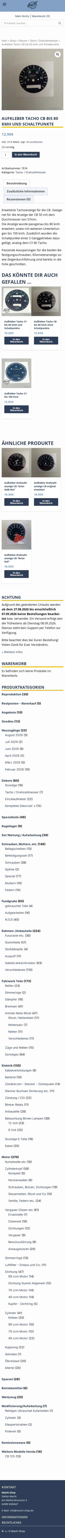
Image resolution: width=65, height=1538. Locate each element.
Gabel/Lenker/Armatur (20, 963)
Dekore (22, 40)
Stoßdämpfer (14, 949)
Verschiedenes (15, 970)
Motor (6, 1157)
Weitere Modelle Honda (19, 1451)
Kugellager (9, 826)
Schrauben (12, 862)
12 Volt (13, 1123)
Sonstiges (11, 1054)
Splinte (9, 869)
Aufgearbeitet (14, 912)
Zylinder (10, 1313)
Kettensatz (15, 1025)
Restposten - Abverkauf (19, 703)
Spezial (10, 876)
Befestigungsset (16, 855)
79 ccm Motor (18, 1290)
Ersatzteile (15, 1214)
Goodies (8, 721)
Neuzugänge (11, 730)
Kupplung (11, 1347)
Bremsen (11, 1006)
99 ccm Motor (18, 1276)
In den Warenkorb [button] (16, 340)
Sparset (7, 1379)
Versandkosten (34, 141)
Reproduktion (11, 694)
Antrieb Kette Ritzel (18, 1013)
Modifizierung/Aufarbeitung (22, 1406)
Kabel (9, 1146)
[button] (58, 54)
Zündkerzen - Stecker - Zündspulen (29, 1084)
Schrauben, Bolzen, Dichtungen (30, 1187)
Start (4, 40)
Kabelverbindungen (18, 1070)
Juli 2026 (11, 742)
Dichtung (11, 1271)
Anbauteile (12, 1111)
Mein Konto (22, 16)
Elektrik (7, 1065)
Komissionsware (14, 1442)
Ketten (12, 1031)
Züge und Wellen (16, 1047)
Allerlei (9, 1368)
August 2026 (14, 735)
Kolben (13, 1317)
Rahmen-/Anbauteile (17, 931)
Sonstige (11, 785)
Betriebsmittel (12, 1388)
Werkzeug (9, 1397)
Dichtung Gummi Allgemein (26, 1283)
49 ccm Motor (18, 1297)
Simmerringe (13, 1258)
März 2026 (12, 762)
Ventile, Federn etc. (21, 1200)
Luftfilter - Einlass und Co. (23, 1265)
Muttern (10, 883)
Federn (9, 890)
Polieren (10, 1431)
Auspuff (10, 956)
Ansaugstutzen (18, 1249)
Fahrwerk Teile (12, 981)
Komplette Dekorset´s (20, 806)
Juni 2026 (12, 749)
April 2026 (12, 755)
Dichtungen (16, 1228)
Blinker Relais (14, 1104)
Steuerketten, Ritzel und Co (27, 1194)
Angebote (9, 712)
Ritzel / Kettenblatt (20, 1018)
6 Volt (12, 1130)
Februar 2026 (14, 769)
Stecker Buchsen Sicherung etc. (27, 1091)
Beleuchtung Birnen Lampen (24, 1118)
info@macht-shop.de (21, 1510)
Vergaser (14, 1235)
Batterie (10, 1077)
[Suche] (59, 23)
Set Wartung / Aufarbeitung (21, 835)
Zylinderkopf (13, 1168)
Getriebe (11, 1354)
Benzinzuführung (20, 1242)
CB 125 (10, 1456)
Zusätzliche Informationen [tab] (26, 191)
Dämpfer (11, 999)
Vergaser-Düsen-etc (19, 1210)
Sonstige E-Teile (16, 1139)
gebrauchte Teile (16, 906)
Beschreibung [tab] (17, 183)
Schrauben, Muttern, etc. (19, 844)
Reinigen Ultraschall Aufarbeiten (27, 1410)
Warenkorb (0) (41, 16)
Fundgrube (9, 901)
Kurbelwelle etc (15, 1162)
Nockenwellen (18, 1180)
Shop (13, 40)
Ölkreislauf (12, 1361)
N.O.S (9, 919)
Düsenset (14, 1221)
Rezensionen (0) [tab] (19, 199)
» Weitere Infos (12, 652)
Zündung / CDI (15, 1098)
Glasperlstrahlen (16, 1424)
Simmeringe (13, 992)
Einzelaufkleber (15, 799)
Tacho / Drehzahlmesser (44, 40)
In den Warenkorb (26, 154)
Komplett (14, 1173)
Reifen (9, 985)
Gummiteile (12, 942)
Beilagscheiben (15, 848)
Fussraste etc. (14, 935)
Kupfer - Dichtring (20, 1304)
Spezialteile (10, 817)
